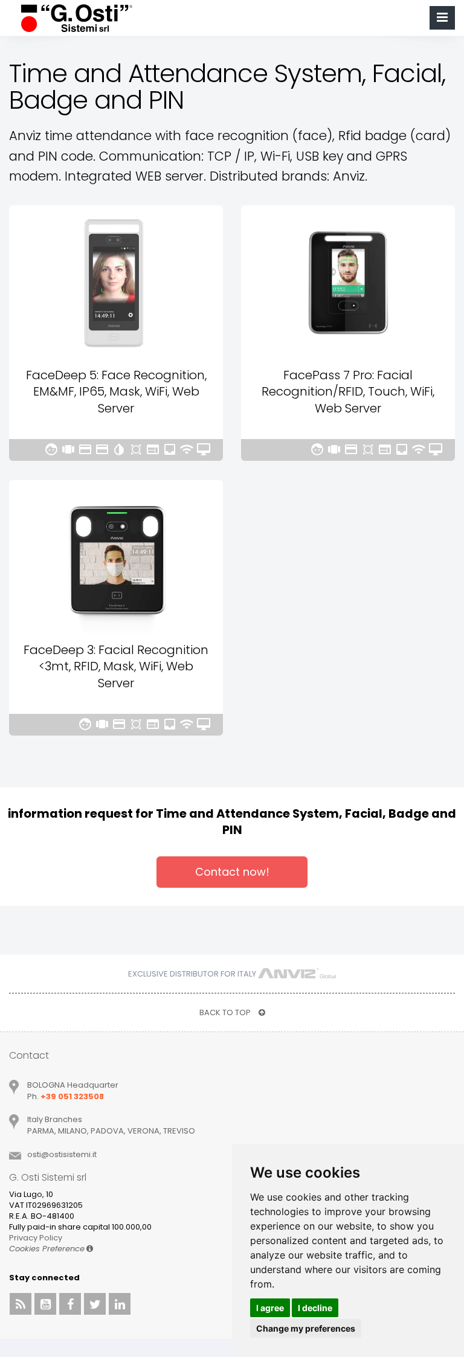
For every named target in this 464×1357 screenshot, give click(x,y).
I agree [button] (270, 1308)
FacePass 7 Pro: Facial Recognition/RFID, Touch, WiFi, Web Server (348, 392)
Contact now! (232, 871)
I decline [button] (315, 1308)
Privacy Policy (35, 1237)
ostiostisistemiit (62, 1154)
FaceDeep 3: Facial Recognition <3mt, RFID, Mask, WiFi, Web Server (116, 666)
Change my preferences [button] (305, 1328)
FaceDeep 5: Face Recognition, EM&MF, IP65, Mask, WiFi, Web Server (116, 392)
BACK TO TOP (226, 1012)
